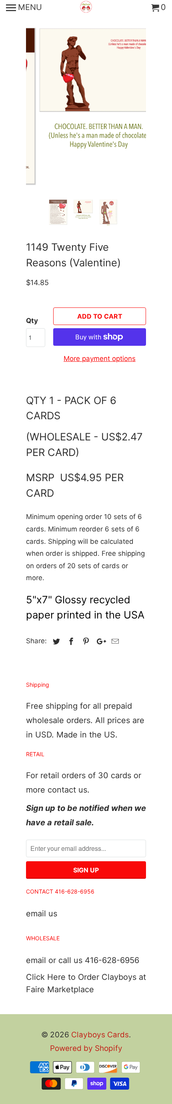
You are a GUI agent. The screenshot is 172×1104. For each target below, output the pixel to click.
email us (41, 913)
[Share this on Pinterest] (84, 641)
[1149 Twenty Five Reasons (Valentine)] (86, 98)
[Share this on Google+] (99, 641)
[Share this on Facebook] (70, 641)
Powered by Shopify (86, 1048)
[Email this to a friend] (114, 641)
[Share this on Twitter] (55, 641)
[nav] (24, 8)
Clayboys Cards (100, 1034)
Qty (32, 321)
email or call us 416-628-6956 (82, 960)
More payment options (100, 359)
